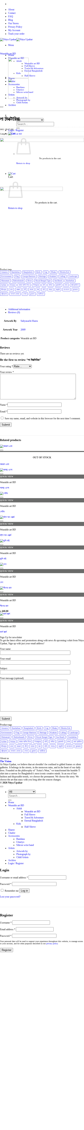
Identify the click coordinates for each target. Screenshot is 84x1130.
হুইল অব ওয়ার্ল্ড (5, 535)
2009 (23, 329)
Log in (24, 890)
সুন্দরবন (32, 294)
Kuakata (53, 276)
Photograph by (23, 100)
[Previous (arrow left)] (7, 565)
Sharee (11, 829)
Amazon (4, 272)
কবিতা (50, 285)
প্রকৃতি (58, 289)
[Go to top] (1, 786)
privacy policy (52, 943)
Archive (12, 860)
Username (6, 922)
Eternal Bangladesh (33, 71)
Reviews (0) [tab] (14, 312)
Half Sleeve (29, 75)
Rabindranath (18, 281)
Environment (6, 276)
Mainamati (5, 281)
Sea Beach (58, 281)
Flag (17, 276)
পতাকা (31, 289)
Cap (45, 272)
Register (6, 950)
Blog (10, 19)
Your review (7, 372)
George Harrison (28, 276)
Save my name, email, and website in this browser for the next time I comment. (43, 418)
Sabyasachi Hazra (29, 320)
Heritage (42, 276)
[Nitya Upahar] (16, 39)
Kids (18, 823)
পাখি (44, 289)
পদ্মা (38, 289)
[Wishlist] (1, 107)
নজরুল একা (4, 464)
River (30, 281)
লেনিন (2, 511)
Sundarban (70, 281)
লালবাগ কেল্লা (15, 294)
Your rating (6, 366)
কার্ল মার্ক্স (3, 631)
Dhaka (53, 272)
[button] (11, 45)
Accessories (14, 835)
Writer (12, 285)
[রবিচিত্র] (18, 98)
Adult (19, 808)
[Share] (61, 4)
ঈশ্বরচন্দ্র (36, 285)
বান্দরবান (75, 289)
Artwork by (22, 851)
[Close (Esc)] (70, 4)
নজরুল (18, 289)
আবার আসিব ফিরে (24, 285)
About (11, 9)
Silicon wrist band (25, 845)
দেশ (1, 582)
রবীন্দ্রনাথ (4, 294)
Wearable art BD (32, 63)
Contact (11, 13)
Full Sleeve (29, 66)
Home (11, 802)
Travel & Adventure (33, 68)
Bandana (20, 839)
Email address (7, 929)
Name (4, 404)
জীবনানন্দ (3, 289)
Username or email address (14, 877)
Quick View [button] (6, 476)
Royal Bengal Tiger (43, 281)
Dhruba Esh (64, 272)
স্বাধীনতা (41, 294)
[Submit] (18, 128)
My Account (14, 30)
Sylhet (3, 285)
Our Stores (13, 23)
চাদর (66, 285)
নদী (25, 289)
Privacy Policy (15, 26)
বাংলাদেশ (66, 289)
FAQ (10, 16)
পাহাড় (50, 289)
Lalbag (62, 276)
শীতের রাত (4, 605)
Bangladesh (28, 272)
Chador (11, 832)
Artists (11, 848)
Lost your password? (10, 896)
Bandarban (15, 272)
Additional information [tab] (19, 309)
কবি (44, 285)
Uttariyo (20, 842)
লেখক (25, 294)
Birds (38, 272)
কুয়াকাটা (58, 285)
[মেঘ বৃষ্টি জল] (18, 77)
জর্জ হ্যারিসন (75, 285)
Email (3, 411)
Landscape (73, 276)
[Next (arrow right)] (77, 565)
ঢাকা (11, 289)
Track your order (16, 33)
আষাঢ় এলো (4, 487)
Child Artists (22, 102)
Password (5, 884)
